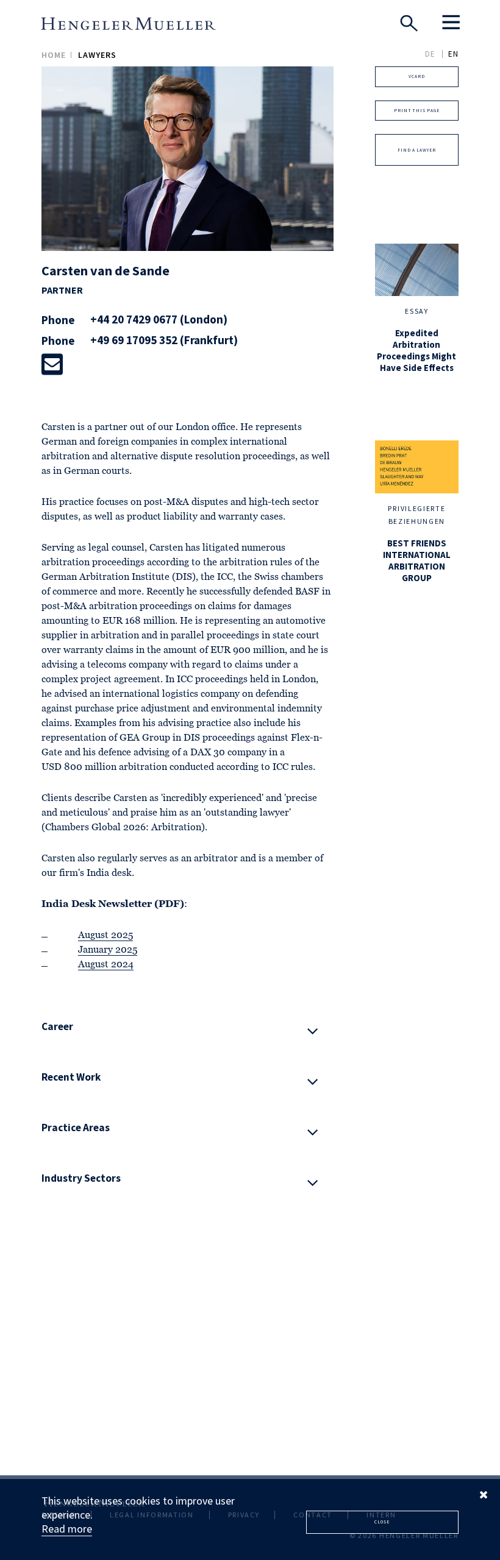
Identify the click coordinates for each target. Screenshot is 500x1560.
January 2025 (107, 950)
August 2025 (105, 936)
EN (453, 54)
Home (53, 54)
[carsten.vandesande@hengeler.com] (52, 364)
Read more (66, 1529)
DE (430, 54)
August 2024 (106, 965)
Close (382, 1522)
